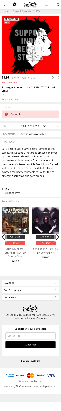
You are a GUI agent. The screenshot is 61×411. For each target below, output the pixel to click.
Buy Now (15, 243)
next (57, 237)
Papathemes (49, 386)
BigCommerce (24, 386)
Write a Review (10, 99)
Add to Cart (15, 237)
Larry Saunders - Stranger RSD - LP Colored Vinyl (15, 252)
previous (3, 237)
